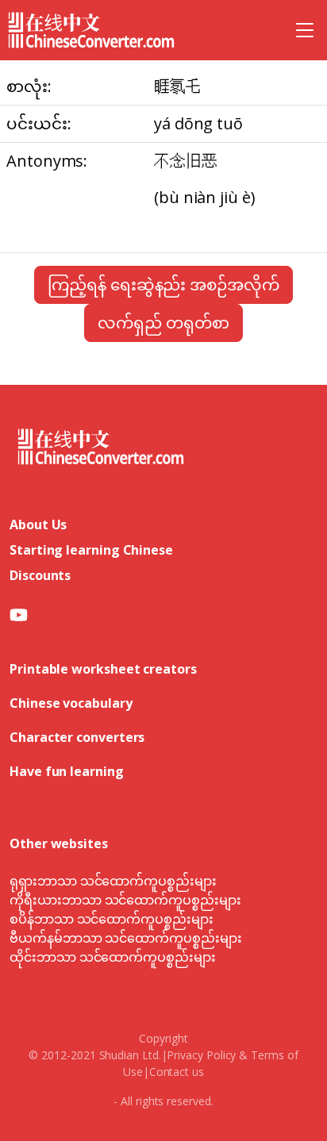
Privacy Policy (201, 1054)
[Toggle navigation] (305, 30)
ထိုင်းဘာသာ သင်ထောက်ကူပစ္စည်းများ (113, 957)
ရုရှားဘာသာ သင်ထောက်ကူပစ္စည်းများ (113, 880)
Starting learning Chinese (91, 550)
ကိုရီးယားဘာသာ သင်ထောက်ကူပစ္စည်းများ (125, 900)
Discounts (40, 575)
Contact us (176, 1071)
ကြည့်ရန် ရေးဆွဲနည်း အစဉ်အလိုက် (163, 284)
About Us (38, 524)
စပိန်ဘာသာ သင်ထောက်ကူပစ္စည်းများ (112, 919)
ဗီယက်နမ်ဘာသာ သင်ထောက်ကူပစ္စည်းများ (126, 938)
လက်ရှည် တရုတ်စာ (163, 322)
